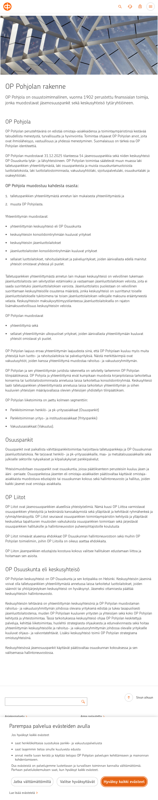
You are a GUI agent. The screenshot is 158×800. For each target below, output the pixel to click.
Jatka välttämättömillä (32, 781)
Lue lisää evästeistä (22, 793)
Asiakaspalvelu (14, 716)
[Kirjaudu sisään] (140, 6)
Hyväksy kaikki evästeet (124, 781)
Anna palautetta (91, 716)
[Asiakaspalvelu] (130, 6)
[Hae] (120, 6)
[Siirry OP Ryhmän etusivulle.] (7, 6)
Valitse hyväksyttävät (77, 781)
